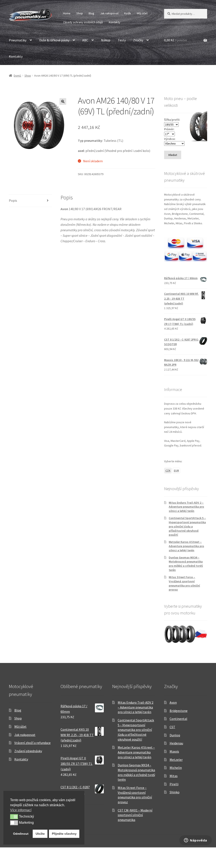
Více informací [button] (20, 810)
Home (66, 13)
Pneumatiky (17, 40)
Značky (138, 40)
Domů (17, 75)
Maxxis (174, 751)
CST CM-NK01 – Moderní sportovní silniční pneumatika (135, 815)
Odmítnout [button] (20, 833)
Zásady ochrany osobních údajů (83, 22)
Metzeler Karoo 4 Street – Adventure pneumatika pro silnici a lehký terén (186, 546)
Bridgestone (179, 711)
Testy (122, 40)
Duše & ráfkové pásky (54, 40)
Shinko (175, 792)
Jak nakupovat (109, 13)
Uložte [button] (40, 833)
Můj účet (142, 13)
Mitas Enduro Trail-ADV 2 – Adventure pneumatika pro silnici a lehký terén (186, 507)
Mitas (174, 776)
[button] (62, 101)
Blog (91, 13)
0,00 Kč (175, 40)
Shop (79, 13)
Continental (178, 719)
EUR (176, 470)
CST (172, 727)
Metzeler (176, 759)
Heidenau (176, 743)
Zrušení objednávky (28, 751)
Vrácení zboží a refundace (32, 743)
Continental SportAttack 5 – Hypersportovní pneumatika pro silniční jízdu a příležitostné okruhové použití (187, 526)
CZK (167, 470)
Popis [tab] (13, 200)
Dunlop (175, 735)
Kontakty (114, 22)
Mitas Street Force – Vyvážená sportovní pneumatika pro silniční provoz (184, 583)
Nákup (105, 40)
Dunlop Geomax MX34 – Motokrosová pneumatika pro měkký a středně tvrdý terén (186, 564)
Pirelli (174, 784)
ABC (85, 40)
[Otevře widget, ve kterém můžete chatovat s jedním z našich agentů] (195, 840)
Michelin (176, 767)
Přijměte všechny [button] (64, 833)
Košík (127, 13)
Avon (173, 702)
